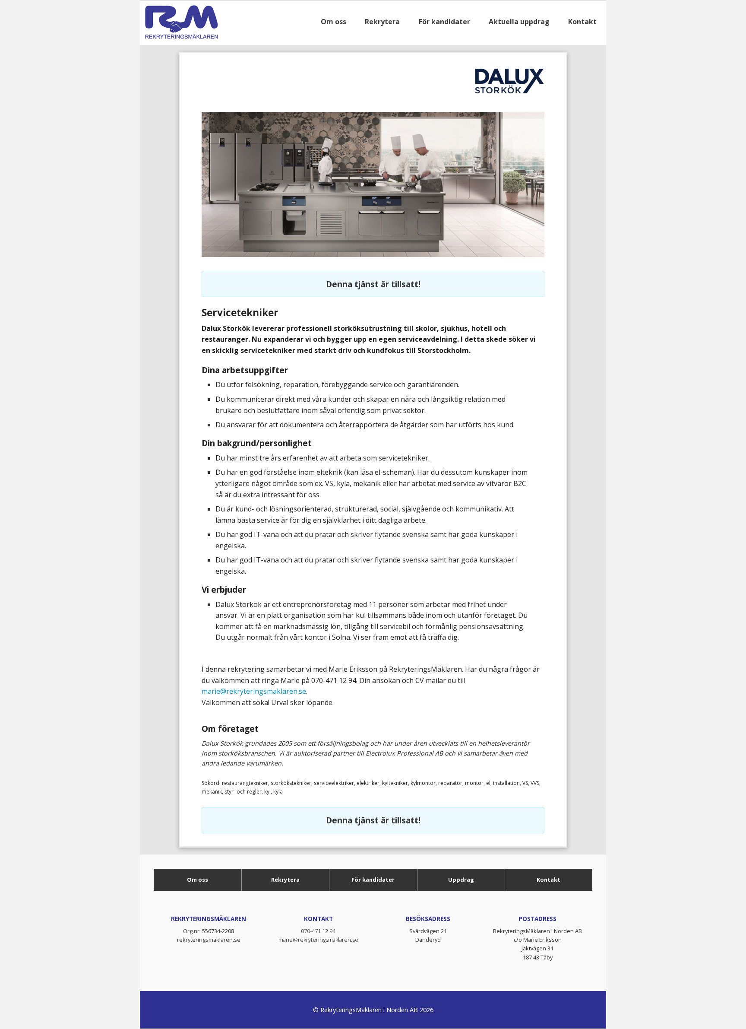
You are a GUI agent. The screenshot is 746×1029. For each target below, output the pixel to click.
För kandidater (373, 879)
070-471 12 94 (318, 931)
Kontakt (548, 879)
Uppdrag (461, 879)
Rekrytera (285, 879)
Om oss (197, 879)
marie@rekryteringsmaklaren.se (254, 691)
